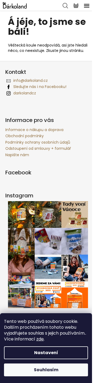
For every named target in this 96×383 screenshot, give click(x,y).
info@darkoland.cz (30, 80)
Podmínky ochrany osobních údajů (37, 142)
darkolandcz (24, 93)
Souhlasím (46, 370)
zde (40, 339)
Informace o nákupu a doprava (34, 129)
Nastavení (46, 353)
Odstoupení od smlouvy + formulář (38, 148)
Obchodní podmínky (24, 136)
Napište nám (17, 155)
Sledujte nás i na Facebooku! (39, 86)
